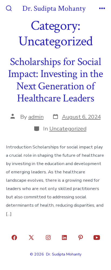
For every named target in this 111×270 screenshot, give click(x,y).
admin (36, 117)
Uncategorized (67, 128)
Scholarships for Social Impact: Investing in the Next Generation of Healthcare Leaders (55, 80)
